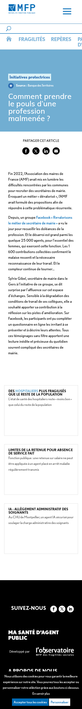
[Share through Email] (56, 151)
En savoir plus (41, 694)
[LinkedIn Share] (46, 151)
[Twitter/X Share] (36, 151)
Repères (60, 39)
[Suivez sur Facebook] (53, 609)
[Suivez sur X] (62, 609)
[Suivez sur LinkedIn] (70, 609)
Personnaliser (60, 702)
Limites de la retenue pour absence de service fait (40, 451)
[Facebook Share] (26, 151)
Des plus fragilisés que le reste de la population (37, 392)
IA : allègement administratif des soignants (38, 510)
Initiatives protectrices (29, 77)
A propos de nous (32, 671)
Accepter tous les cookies (30, 702)
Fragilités (31, 39)
